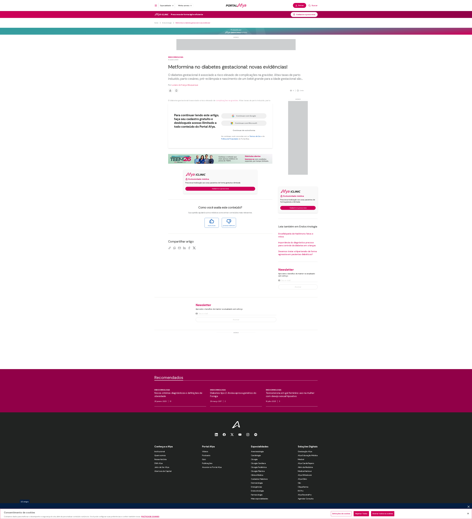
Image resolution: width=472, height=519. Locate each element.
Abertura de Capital (162, 471)
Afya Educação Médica (308, 455)
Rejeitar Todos (361, 513)
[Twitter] (232, 434)
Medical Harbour (305, 471)
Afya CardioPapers (306, 463)
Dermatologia (257, 483)
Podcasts (206, 455)
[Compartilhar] (170, 90)
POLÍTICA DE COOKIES (150, 516)
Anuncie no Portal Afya (212, 467)
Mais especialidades (259, 498)
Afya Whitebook (305, 475)
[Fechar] (468, 513)
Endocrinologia (167, 23)
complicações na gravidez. (227, 100)
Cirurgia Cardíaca (258, 463)
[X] (194, 247)
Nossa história (160, 459)
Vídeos (205, 451)
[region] (236, 514)
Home (156, 23)
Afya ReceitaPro (305, 494)
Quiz (204, 459)
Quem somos (160, 455)
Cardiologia (256, 455)
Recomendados (168, 377)
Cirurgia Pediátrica (258, 467)
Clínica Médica (257, 475)
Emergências (256, 487)
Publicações (207, 463)
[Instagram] (247, 434)
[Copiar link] (169, 247)
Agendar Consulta (305, 498)
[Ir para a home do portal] (236, 5)
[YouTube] (239, 434)
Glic (299, 483)
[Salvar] (176, 90)
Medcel (301, 459)
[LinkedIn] (184, 247)
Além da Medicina (305, 467)
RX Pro (300, 491)
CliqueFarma (303, 487)
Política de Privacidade (229, 139)
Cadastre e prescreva (305, 14)
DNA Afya (158, 463)
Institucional (159, 451)
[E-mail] (179, 247)
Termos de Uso (255, 136)
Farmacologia (256, 494)
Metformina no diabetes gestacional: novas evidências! (193, 23)
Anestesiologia (257, 451)
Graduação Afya (305, 451)
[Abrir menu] (155, 5)
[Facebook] (189, 247)
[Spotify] (255, 434)
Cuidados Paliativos (259, 479)
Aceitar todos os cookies (382, 513)
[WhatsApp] (174, 247)
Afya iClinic (302, 479)
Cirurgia (254, 459)
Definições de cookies (341, 513)
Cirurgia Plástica (258, 471)
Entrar (301, 5)
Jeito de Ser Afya (161, 467)
